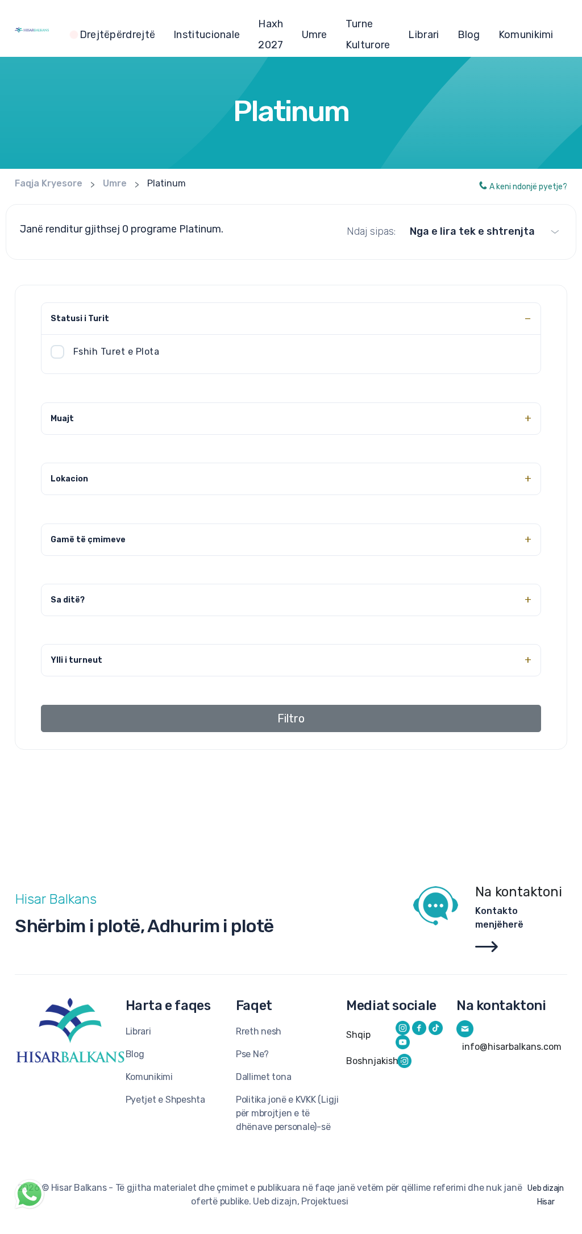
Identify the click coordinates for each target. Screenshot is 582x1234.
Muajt (62, 418)
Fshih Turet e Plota (116, 351)
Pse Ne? (252, 1054)
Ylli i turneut (76, 660)
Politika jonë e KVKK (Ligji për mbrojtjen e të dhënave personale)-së (287, 1113)
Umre (314, 34)
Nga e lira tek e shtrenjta (472, 231)
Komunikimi (526, 34)
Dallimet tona (264, 1076)
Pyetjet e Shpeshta (165, 1099)
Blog (469, 34)
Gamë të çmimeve (88, 540)
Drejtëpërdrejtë (118, 34)
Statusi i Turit (80, 318)
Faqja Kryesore (48, 183)
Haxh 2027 (270, 34)
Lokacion (69, 479)
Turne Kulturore (368, 34)
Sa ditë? (68, 600)
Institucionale (206, 34)
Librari (423, 34)
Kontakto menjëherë (499, 917)
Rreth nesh (258, 1031)
